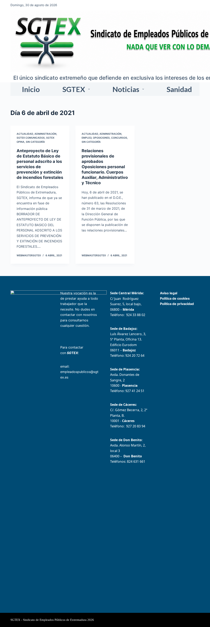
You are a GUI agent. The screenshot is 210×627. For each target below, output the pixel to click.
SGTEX (73, 89)
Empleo (86, 137)
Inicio (31, 89)
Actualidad (25, 133)
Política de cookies (175, 298)
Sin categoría (35, 141)
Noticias (125, 89)
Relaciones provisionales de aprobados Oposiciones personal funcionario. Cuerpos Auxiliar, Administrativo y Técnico (105, 166)
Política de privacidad (177, 304)
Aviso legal (168, 293)
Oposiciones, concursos (110, 137)
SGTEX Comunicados (31, 137)
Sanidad (179, 89)
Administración (45, 133)
